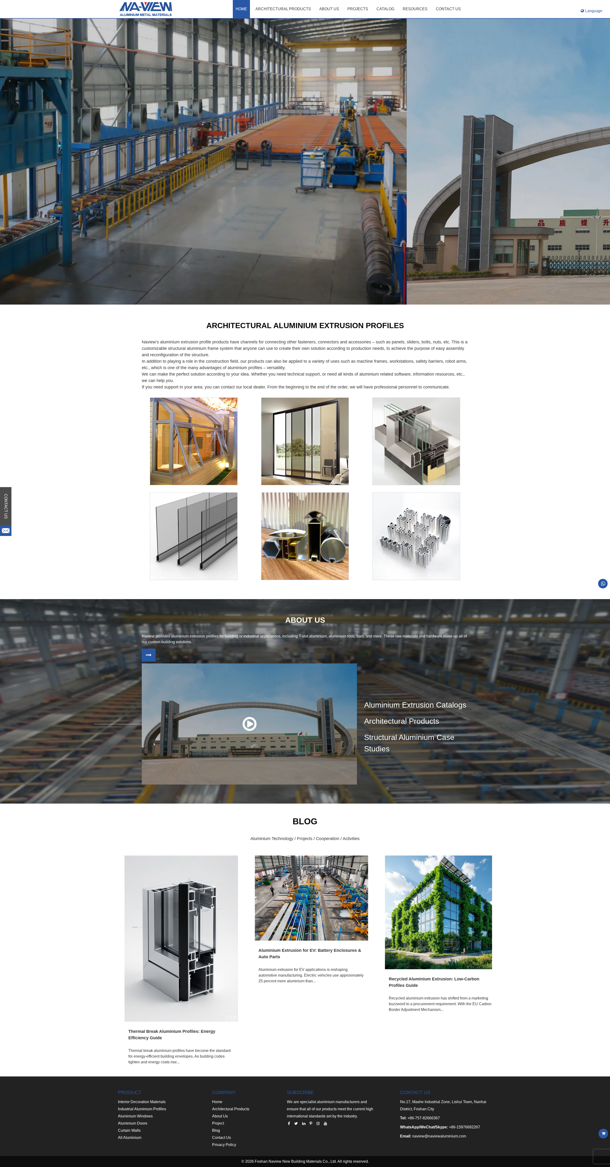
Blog (216, 1130)
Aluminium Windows (135, 1116)
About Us (220, 1116)
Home (241, 9)
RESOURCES (415, 9)
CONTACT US (448, 9)
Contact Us (221, 1138)
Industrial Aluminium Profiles (142, 1109)
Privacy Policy (224, 1145)
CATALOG (385, 9)
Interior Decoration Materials (142, 1102)
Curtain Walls (129, 1130)
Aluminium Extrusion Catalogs (415, 705)
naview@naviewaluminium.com (439, 1136)
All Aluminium (129, 1138)
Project (218, 1123)
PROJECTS (357, 9)
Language (593, 11)
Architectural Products (283, 9)
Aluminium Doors (132, 1123)
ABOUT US (329, 9)
